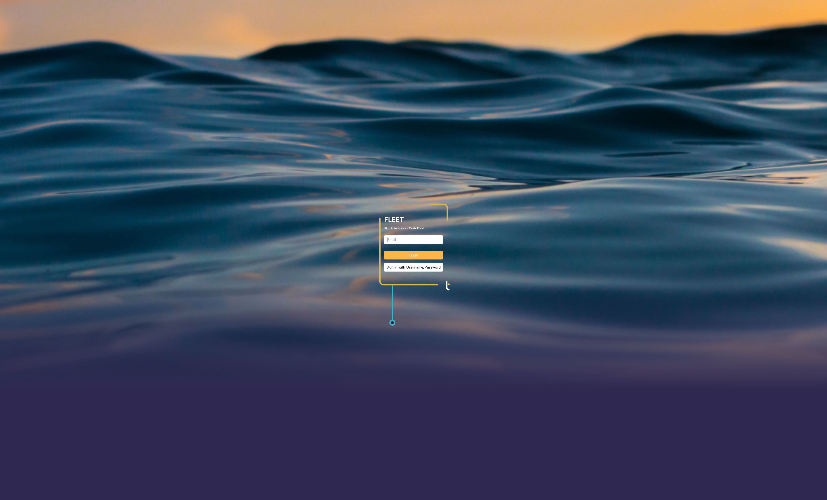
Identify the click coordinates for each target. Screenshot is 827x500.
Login (413, 255)
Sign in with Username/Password (413, 267)
